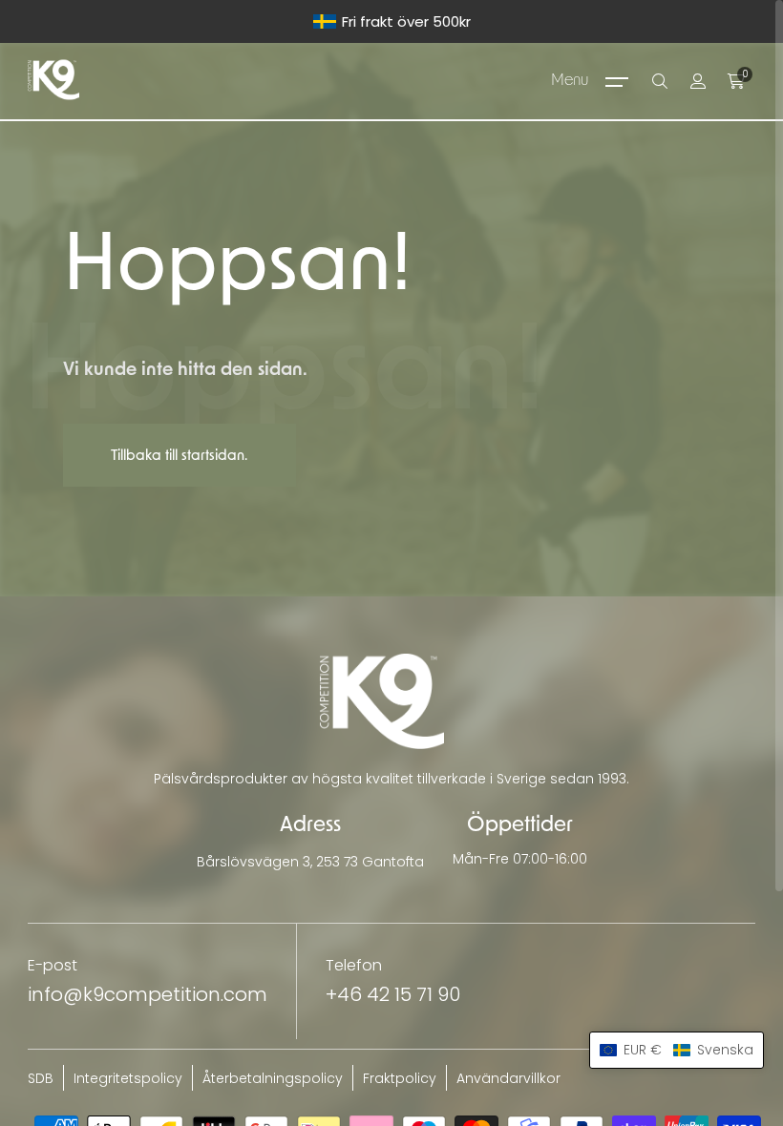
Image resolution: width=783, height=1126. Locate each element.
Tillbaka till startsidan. (179, 455)
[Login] (698, 81)
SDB (40, 1078)
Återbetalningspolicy (272, 1078)
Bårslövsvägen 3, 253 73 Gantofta (310, 861)
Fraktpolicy (399, 1078)
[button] (676, 1050)
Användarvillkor (508, 1078)
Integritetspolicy (128, 1078)
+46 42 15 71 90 (393, 994)
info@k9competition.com (147, 994)
